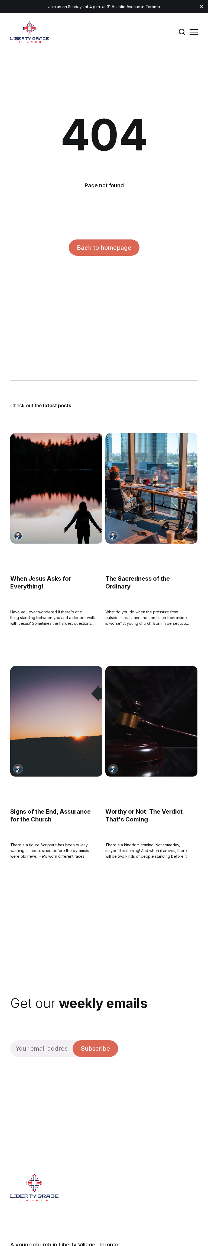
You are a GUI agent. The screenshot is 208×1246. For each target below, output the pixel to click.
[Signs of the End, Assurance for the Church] (56, 721)
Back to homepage (104, 247)
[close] (201, 6)
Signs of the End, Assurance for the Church (50, 815)
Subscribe (95, 1048)
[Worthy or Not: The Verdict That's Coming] (151, 721)
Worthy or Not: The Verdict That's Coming (144, 815)
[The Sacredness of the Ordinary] (151, 488)
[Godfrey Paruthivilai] (18, 536)
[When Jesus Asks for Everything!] (56, 488)
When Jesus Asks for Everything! (40, 582)
